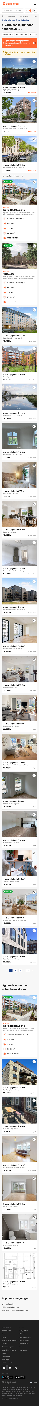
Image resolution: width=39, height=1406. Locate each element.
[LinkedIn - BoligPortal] (9, 1367)
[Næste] (32, 970)
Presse (4, 1337)
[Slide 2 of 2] (20, 874)
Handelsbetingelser (8, 1347)
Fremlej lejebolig (25, 1340)
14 (27, 970)
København (24, 16)
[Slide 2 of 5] (18, 82)
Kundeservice (24, 1343)
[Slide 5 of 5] (21, 82)
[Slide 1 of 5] (17, 82)
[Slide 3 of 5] (19, 82)
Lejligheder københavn (10, 1307)
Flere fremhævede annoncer (12, 176)
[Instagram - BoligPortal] (15, 1367)
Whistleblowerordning (9, 1350)
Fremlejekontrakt (25, 1337)
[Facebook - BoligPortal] (4, 1367)
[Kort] (35, 11)
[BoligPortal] (11, 3)
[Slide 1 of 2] (19, 874)
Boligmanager (6, 1356)
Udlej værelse (24, 1330)
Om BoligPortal (6, 1330)
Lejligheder (12, 16)
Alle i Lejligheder (8, 1304)
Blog (3, 1334)
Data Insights (6, 1359)
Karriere (4, 1353)
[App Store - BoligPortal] (20, 1377)
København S (8, 34)
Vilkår (21, 1347)
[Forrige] (6, 970)
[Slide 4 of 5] (20, 82)
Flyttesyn (23, 1334)
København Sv (21, 34)
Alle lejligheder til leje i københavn (17, 20)
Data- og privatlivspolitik (10, 1340)
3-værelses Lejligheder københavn (15, 1310)
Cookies (4, 1343)
